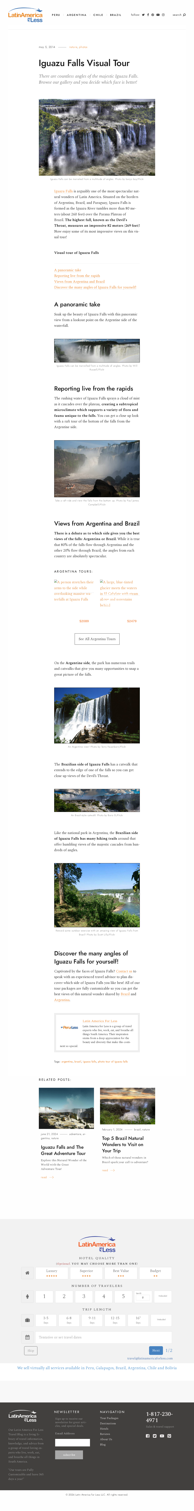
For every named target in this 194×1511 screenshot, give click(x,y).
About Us (106, 1439)
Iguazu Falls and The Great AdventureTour (63, 1150)
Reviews (105, 1434)
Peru (56, 15)
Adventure (75, 1134)
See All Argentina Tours (97, 639)
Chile (98, 15)
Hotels (104, 1429)
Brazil (116, 15)
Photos (83, 47)
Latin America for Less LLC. (90, 1494)
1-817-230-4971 (159, 1417)
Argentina (77, 15)
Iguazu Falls (63, 191)
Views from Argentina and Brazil (79, 281)
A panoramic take (67, 270)
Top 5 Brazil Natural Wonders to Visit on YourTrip (123, 1144)
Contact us (124, 971)
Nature (73, 47)
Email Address (65, 1433)
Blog (103, 1444)
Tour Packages (109, 1418)
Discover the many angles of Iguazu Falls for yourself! (95, 287)
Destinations (108, 1423)
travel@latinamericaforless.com (150, 1358)
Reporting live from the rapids (77, 276)
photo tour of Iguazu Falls (113, 1061)
